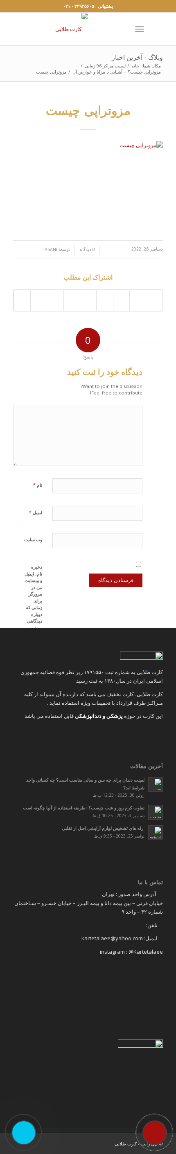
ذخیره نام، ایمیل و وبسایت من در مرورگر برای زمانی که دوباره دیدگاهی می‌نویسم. (33, 597)
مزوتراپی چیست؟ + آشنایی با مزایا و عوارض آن (116, 72)
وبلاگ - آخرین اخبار (137, 57)
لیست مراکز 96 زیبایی (105, 66)
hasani (49, 249)
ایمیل (35, 512)
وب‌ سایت (33, 539)
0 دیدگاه (87, 249)
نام (37, 484)
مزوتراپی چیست (88, 110)
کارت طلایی (126, 1144)
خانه (135, 66)
